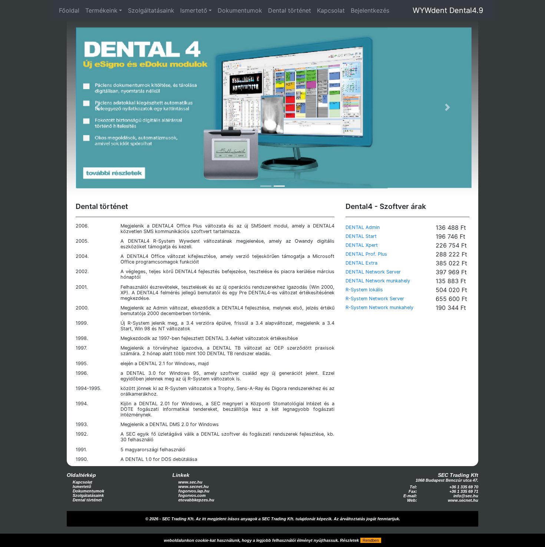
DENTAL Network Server (373, 272)
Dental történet (289, 10)
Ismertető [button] (193, 10)
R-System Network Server (375, 298)
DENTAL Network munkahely (378, 281)
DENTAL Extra (361, 263)
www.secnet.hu (193, 486)
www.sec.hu (190, 482)
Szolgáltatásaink (151, 10)
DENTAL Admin (363, 227)
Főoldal (69, 10)
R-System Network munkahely (379, 307)
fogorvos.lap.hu (193, 491)
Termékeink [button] (101, 10)
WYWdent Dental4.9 (448, 10)
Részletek (349, 540)
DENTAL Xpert (362, 245)
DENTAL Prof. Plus (366, 254)
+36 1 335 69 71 (463, 491)
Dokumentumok (240, 10)
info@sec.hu (465, 496)
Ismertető (82, 486)
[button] (98, 107)
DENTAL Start (361, 236)
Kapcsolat (331, 10)
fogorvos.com (192, 495)
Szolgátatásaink (88, 495)
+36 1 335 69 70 (463, 487)
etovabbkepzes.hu (196, 500)
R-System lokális (364, 289)
